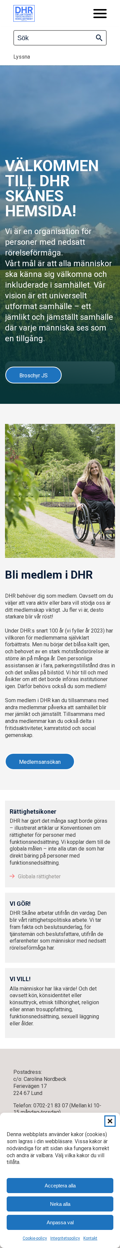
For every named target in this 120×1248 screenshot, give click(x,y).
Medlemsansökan (40, 762)
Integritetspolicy (65, 1238)
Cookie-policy (35, 1238)
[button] (110, 1121)
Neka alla (60, 1204)
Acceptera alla (60, 1185)
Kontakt (90, 1238)
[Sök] (99, 38)
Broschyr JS (33, 375)
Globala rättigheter (39, 876)
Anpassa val (60, 1222)
